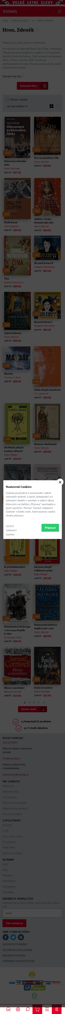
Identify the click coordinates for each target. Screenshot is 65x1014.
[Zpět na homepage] (8, 1009)
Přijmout (50, 527)
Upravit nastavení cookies (11, 530)
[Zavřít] (60, 482)
